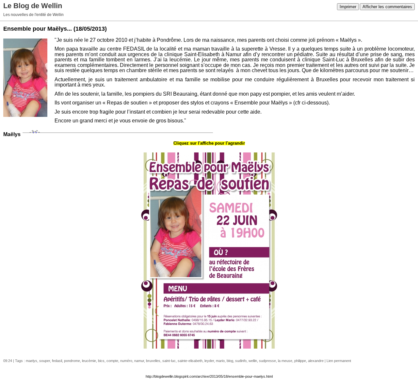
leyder (209, 361)
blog (230, 361)
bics (101, 361)
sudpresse (267, 361)
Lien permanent (339, 361)
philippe (300, 361)
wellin (253, 361)
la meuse (285, 361)
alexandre (316, 361)
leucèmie (89, 361)
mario (220, 361)
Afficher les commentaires (387, 6)
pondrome (72, 361)
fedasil (57, 361)
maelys (31, 361)
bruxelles (153, 361)
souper (44, 361)
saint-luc (169, 361)
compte (112, 361)
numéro (126, 361)
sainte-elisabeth (190, 361)
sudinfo (241, 361)
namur (139, 361)
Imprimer (348, 6)
